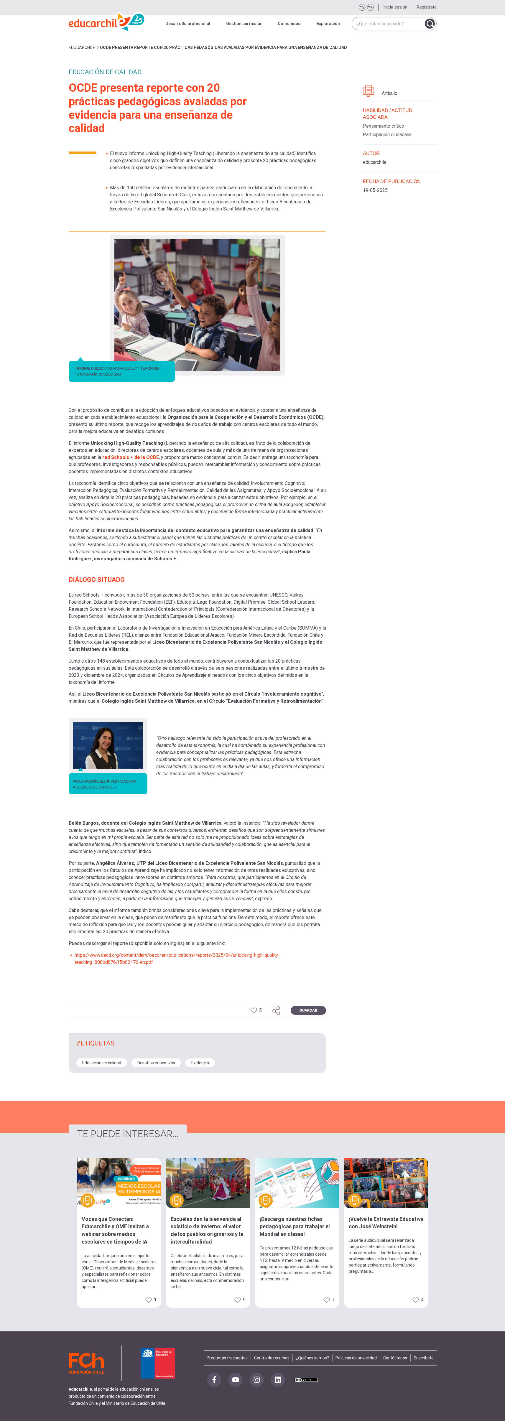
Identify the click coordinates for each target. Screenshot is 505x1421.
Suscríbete (424, 1358)
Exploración (328, 23)
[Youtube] (235, 1380)
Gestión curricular (244, 23)
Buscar (430, 24)
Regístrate (427, 7)
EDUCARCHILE (82, 47)
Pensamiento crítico (383, 126)
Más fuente (370, 7)
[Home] (107, 20)
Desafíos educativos (156, 1063)
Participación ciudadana (387, 134)
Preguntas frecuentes (227, 1358)
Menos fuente (362, 7)
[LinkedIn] (278, 1380)
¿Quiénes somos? (312, 1358)
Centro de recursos (271, 1358)
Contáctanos (395, 1358)
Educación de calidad (101, 1063)
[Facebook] (214, 1380)
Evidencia (200, 1063)
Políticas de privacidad (356, 1358)
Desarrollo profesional (187, 23)
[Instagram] (257, 1380)
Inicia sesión (395, 7)
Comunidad (289, 23)
